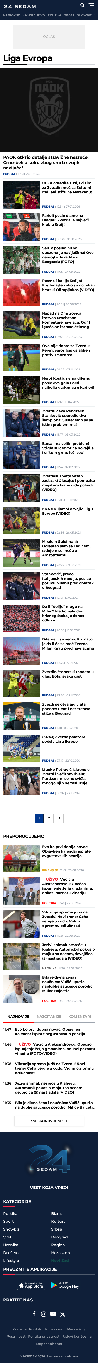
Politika (54, 15)
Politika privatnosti (44, 1336)
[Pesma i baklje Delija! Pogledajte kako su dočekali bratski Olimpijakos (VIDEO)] (21, 292)
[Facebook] (34, 1314)
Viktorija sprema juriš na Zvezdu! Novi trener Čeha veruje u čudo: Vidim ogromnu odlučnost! (65, 919)
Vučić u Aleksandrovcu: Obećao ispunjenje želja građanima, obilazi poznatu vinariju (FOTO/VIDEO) (67, 886)
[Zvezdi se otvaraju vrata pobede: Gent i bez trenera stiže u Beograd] (21, 716)
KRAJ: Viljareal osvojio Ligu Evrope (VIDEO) (67, 511)
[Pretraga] (83, 5)
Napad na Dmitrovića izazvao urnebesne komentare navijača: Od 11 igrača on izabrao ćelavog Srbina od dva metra (66, 320)
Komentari (79, 1016)
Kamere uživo (34, 15)
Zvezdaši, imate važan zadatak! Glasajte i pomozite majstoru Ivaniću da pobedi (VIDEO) (68, 483)
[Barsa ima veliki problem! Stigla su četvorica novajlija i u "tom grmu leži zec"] (21, 455)
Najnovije (11, 15)
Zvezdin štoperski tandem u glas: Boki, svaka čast (68, 674)
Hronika (49, 968)
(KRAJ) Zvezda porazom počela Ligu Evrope (63, 739)
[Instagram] (43, 1314)
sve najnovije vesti (49, 1121)
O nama (20, 1329)
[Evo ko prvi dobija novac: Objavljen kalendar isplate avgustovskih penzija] (21, 858)
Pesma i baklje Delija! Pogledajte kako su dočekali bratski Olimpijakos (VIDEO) (68, 285)
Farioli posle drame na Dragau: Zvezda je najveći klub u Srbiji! (65, 220)
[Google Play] (65, 1285)
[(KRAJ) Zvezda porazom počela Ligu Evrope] (21, 748)
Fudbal (9, 174)
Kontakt (36, 1329)
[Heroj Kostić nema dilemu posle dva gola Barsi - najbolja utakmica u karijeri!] (21, 390)
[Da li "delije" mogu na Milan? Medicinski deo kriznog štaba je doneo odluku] (21, 618)
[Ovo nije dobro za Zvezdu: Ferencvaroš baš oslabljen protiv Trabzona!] (21, 357)
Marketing (76, 1329)
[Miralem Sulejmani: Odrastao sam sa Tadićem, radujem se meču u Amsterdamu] (21, 553)
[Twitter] (62, 1314)
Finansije (50, 870)
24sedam (30, 1356)
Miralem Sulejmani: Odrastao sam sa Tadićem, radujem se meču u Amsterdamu (66, 548)
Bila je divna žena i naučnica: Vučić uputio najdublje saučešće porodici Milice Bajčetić (68, 984)
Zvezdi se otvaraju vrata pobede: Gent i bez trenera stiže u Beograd (66, 709)
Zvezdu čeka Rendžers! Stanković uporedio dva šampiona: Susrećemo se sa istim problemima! (67, 418)
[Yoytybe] (53, 1314)
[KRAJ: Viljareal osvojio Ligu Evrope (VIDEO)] (21, 520)
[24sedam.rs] (19, 6)
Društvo (11, 1253)
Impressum (55, 1329)
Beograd (59, 1237)
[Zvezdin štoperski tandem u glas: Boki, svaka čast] (21, 683)
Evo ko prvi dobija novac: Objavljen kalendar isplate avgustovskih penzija (66, 851)
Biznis (56, 1214)
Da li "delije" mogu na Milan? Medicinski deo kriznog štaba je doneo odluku (63, 614)
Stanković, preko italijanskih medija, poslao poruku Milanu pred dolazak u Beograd (68, 581)
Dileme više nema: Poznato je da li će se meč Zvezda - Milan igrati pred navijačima (68, 644)
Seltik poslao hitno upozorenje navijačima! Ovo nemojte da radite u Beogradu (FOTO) (68, 255)
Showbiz (84, 15)
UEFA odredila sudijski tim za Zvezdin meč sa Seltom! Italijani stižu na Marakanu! (67, 187)
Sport (69, 15)
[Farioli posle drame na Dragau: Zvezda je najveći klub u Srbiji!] (21, 227)
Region (58, 1245)
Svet (7, 1237)
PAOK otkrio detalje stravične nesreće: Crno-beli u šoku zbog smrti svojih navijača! (46, 163)
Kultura (58, 1221)
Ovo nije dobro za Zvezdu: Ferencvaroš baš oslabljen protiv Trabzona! (66, 350)
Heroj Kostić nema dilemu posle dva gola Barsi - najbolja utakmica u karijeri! (68, 383)
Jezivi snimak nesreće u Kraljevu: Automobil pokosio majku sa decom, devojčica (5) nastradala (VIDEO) (68, 952)
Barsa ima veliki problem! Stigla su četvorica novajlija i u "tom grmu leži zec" (68, 448)
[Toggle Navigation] (91, 5)
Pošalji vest (16, 1336)
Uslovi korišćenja (77, 1336)
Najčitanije (49, 1016)
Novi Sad (60, 1261)
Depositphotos (49, 1344)
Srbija (56, 1229)
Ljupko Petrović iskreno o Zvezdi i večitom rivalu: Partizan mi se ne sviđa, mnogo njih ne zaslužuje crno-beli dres (66, 776)
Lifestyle (11, 1261)
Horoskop (60, 1253)
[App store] (31, 1285)
